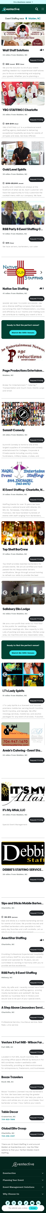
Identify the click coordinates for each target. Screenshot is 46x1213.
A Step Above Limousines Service (23, 1007)
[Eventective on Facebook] (7, 1203)
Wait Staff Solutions (16, 50)
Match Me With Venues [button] (23, 333)
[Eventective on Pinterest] (20, 1203)
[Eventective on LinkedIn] (38, 1203)
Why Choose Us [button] (11, 1194)
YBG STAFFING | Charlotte (20, 110)
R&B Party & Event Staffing (19, 973)
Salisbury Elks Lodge (16, 609)
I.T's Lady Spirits (13, 691)
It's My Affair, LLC (14, 810)
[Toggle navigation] (42, 9)
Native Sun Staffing (15, 288)
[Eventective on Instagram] (14, 1203)
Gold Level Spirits (14, 169)
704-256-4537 (8, 1136)
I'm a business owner (22, 2)
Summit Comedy (14, 430)
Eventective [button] (9, 1173)
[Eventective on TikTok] (26, 1203)
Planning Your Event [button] (13, 1180)
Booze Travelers (12, 1077)
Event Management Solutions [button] (18, 1187)
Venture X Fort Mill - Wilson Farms (23, 1042)
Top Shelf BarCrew (15, 549)
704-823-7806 (8, 1119)
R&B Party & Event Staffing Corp (24, 229)
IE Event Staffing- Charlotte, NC (24, 490)
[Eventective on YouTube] (32, 1203)
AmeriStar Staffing (13, 938)
